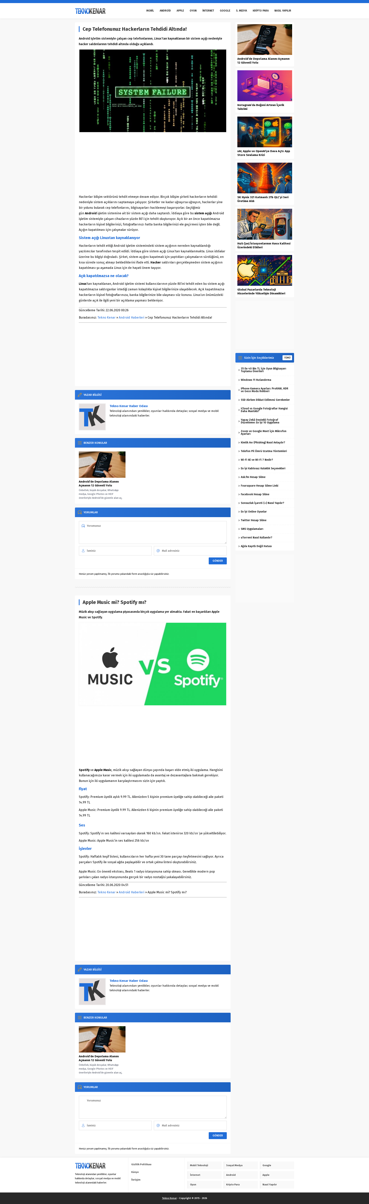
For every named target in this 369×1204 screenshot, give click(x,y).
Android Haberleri (131, 317)
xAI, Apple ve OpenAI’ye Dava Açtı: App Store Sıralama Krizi (263, 153)
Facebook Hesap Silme (255, 494)
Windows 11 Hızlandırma (256, 380)
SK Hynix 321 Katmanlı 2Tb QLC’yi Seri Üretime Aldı (262, 199)
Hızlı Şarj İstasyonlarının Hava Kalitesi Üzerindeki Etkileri (263, 245)
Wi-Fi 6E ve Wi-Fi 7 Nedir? (257, 459)
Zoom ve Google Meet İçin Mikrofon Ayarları (263, 433)
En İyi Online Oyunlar (254, 511)
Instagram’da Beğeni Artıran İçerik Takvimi (260, 107)
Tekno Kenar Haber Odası (129, 406)
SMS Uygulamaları (252, 529)
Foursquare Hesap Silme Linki (259, 485)
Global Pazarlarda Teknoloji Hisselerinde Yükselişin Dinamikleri (261, 291)
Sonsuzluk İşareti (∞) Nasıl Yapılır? (262, 503)
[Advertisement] (153, 163)
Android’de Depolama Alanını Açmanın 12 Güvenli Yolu (99, 483)
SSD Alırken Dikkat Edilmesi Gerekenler (265, 400)
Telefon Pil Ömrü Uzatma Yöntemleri (264, 451)
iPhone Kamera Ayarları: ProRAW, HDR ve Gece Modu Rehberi (264, 390)
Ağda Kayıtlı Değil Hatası (256, 546)
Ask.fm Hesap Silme (253, 477)
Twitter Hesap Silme (253, 520)
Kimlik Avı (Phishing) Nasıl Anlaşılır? (263, 442)
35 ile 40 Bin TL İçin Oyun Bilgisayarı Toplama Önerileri (263, 370)
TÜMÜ (287, 357)
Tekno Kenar (106, 317)
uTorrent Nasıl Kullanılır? (256, 537)
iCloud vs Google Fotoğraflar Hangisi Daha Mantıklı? (264, 410)
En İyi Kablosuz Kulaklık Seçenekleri (263, 468)
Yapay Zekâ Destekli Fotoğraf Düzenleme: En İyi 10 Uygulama (260, 421)
